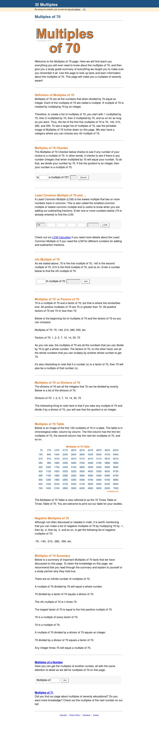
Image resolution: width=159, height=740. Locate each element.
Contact (96, 715)
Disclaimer (86, 715)
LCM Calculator (61, 237)
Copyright (63, 715)
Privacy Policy (74, 715)
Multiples (49, 4)
